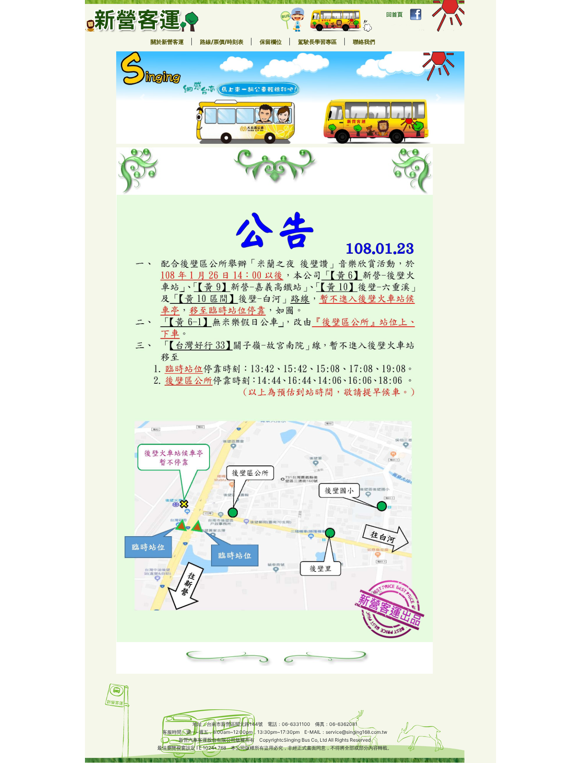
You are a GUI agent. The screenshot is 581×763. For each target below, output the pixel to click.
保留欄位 (271, 41)
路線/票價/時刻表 (222, 41)
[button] (142, 97)
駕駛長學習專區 (318, 41)
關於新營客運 (168, 41)
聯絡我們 (364, 41)
